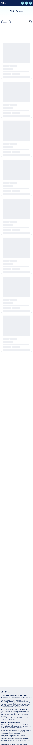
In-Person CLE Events (7, 738)
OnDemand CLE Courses (8, 735)
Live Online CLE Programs (9, 730)
